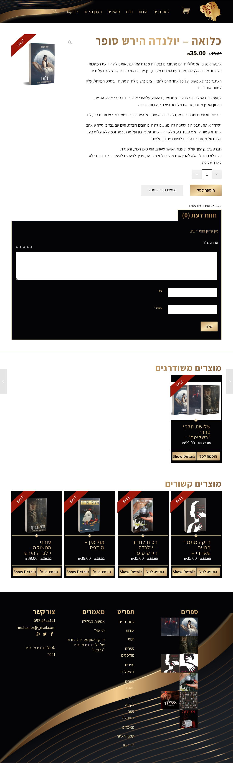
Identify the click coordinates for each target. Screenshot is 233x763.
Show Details (184, 456)
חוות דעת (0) (199, 215)
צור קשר (128, 744)
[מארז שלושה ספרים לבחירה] (229, 381)
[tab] (199, 215)
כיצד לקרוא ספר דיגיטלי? (128, 707)
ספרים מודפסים (199, 205)
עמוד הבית (126, 621)
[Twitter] (45, 634)
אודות (130, 630)
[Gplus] (38, 634)
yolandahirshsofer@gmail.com (29, 627)
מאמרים (128, 727)
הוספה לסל (206, 190)
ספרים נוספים (129, 685)
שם (159, 291)
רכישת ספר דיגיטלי (162, 190)
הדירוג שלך (210, 242)
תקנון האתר (125, 736)
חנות (131, 639)
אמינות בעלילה (93, 621)
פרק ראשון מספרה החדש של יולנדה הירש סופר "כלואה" (86, 645)
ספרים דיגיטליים (127, 668)
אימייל (158, 308)
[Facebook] (51, 634)
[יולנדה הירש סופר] (209, 11)
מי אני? (99, 630)
